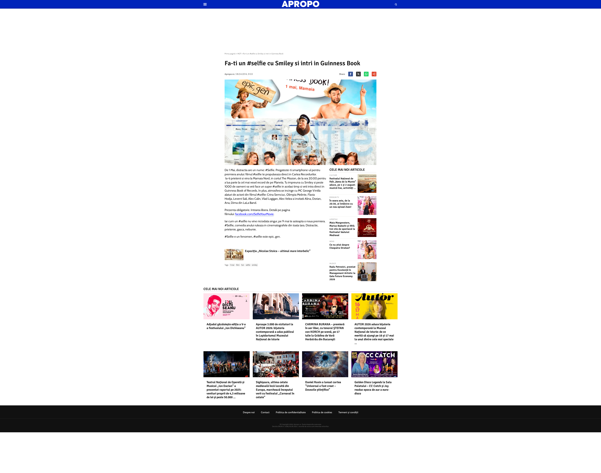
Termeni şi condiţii (348, 412)
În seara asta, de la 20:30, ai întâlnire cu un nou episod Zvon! (341, 203)
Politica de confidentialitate (291, 412)
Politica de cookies (322, 412)
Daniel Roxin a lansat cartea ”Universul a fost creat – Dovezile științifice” (323, 386)
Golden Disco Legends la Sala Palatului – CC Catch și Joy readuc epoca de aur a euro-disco (373, 387)
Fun (242, 265)
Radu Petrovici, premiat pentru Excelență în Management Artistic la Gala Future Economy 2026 (342, 273)
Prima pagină (230, 53)
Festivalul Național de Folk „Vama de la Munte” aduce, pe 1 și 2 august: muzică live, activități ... (342, 183)
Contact (265, 412)
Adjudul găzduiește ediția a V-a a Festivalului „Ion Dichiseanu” (226, 326)
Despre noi (249, 412)
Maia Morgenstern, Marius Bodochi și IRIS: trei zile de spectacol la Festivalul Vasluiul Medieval (342, 229)
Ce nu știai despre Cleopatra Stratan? (339, 246)
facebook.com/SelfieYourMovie (254, 214)
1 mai (232, 265)
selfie (248, 265)
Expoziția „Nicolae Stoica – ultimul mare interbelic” (278, 251)
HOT (239, 53)
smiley (254, 265)
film (237, 265)
